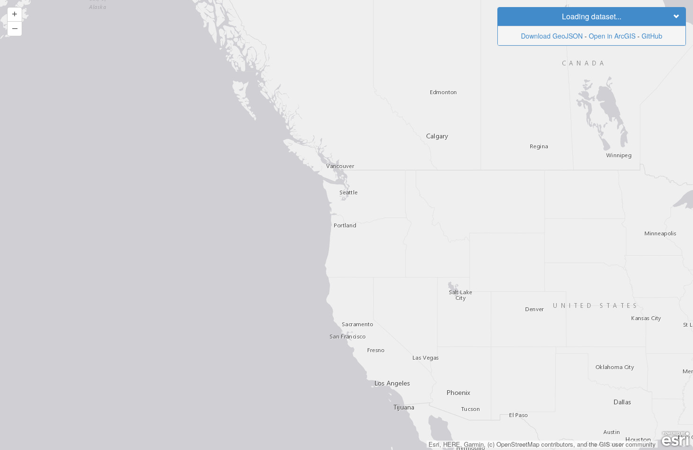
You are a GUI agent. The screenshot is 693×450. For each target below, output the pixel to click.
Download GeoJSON (552, 35)
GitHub (652, 35)
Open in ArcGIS (612, 35)
